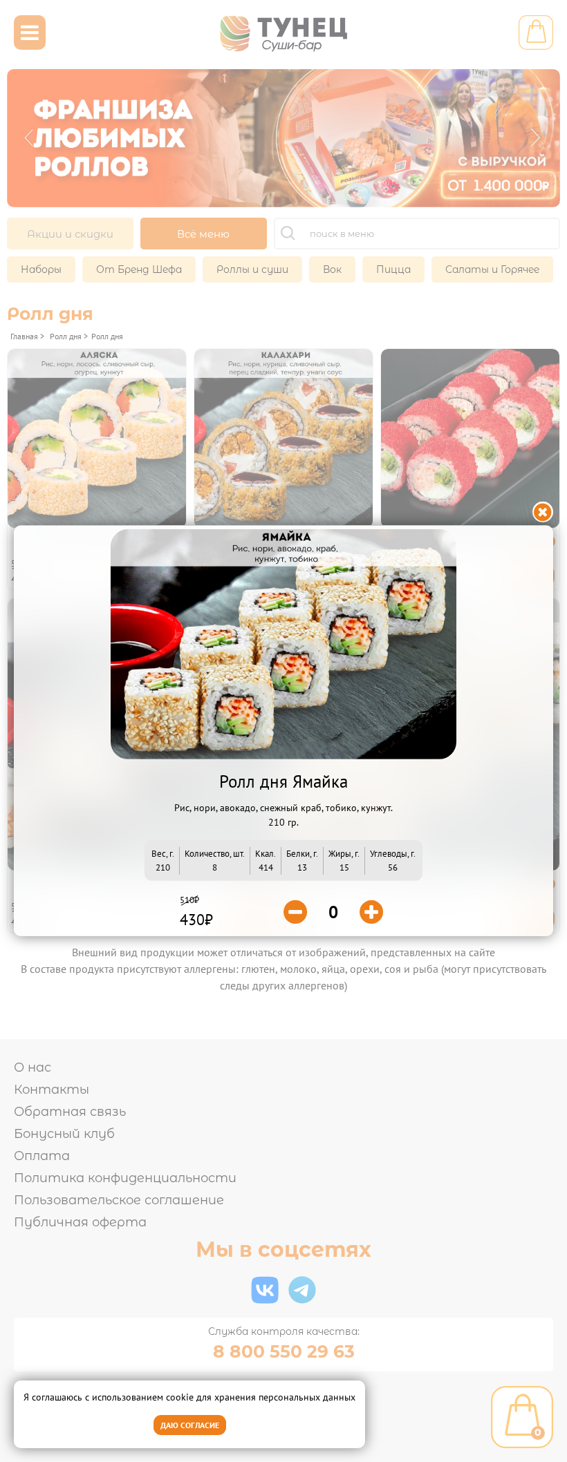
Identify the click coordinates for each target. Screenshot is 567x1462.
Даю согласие (189, 1425)
